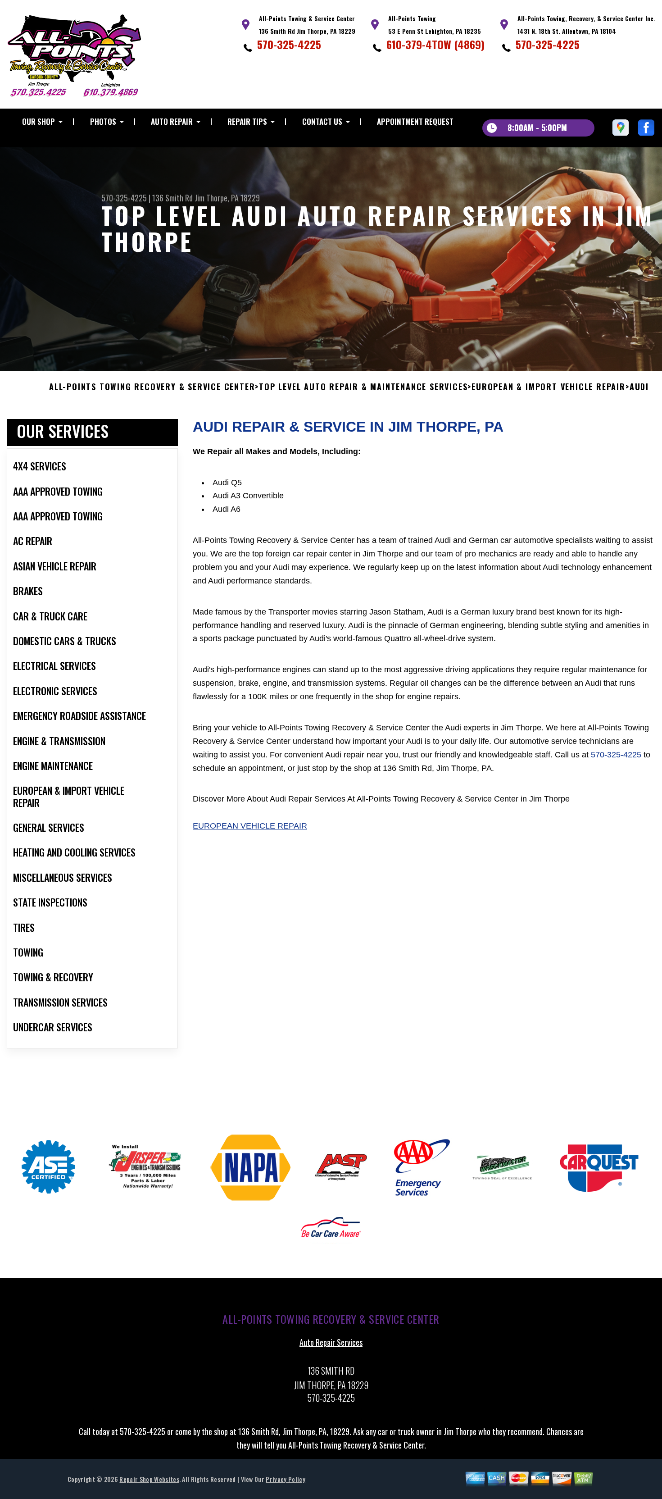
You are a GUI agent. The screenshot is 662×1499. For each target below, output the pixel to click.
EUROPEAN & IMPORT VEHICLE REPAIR (549, 387)
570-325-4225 (289, 44)
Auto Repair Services (331, 1342)
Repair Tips (247, 121)
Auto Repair (172, 121)
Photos (103, 121)
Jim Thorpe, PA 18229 (227, 198)
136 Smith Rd (172, 198)
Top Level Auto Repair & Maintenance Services (363, 387)
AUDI (639, 387)
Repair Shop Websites (149, 1479)
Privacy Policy (285, 1479)
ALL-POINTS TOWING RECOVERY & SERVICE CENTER (152, 387)
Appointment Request (415, 121)
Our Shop (38, 121)
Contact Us (322, 121)
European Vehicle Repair (250, 825)
